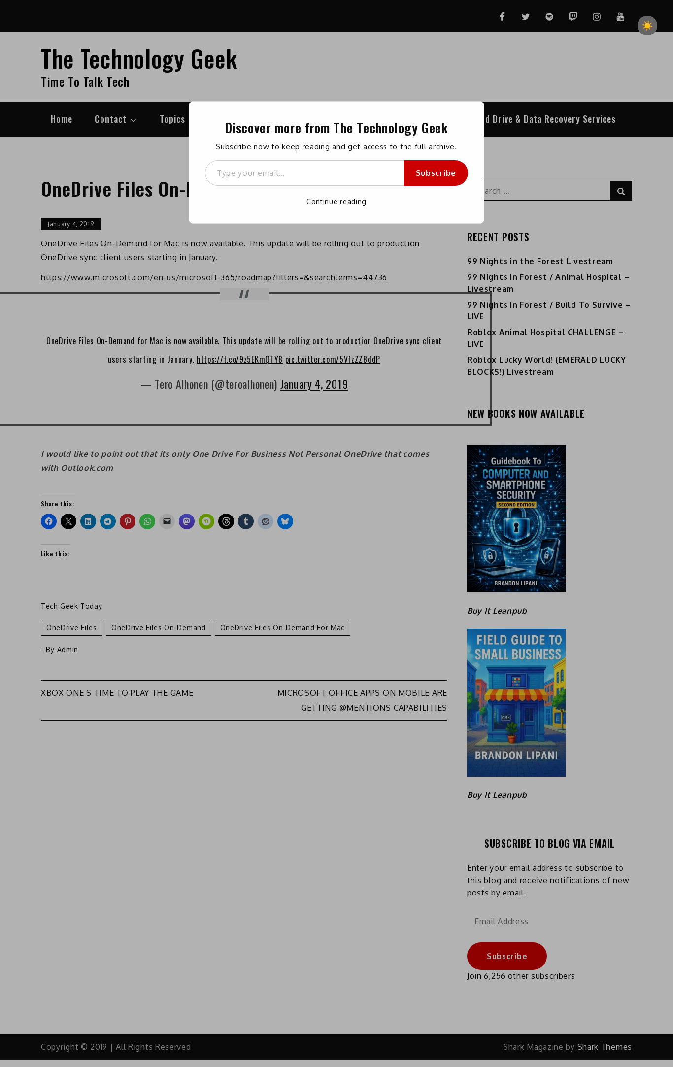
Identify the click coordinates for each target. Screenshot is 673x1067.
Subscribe (436, 173)
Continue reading (336, 201)
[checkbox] (647, 25)
